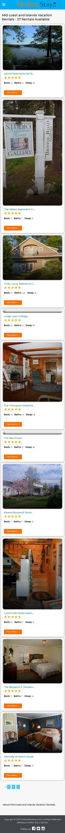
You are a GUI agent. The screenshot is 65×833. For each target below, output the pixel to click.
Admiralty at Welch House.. (19, 756)
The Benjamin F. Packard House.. (23, 687)
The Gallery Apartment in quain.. (22, 209)
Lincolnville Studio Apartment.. (21, 613)
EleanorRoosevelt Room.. (18, 512)
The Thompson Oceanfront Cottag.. (24, 405)
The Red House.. (13, 438)
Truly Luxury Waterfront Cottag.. (22, 283)
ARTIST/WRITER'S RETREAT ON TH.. (25, 73)
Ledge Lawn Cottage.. (16, 316)
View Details (12, 92)
